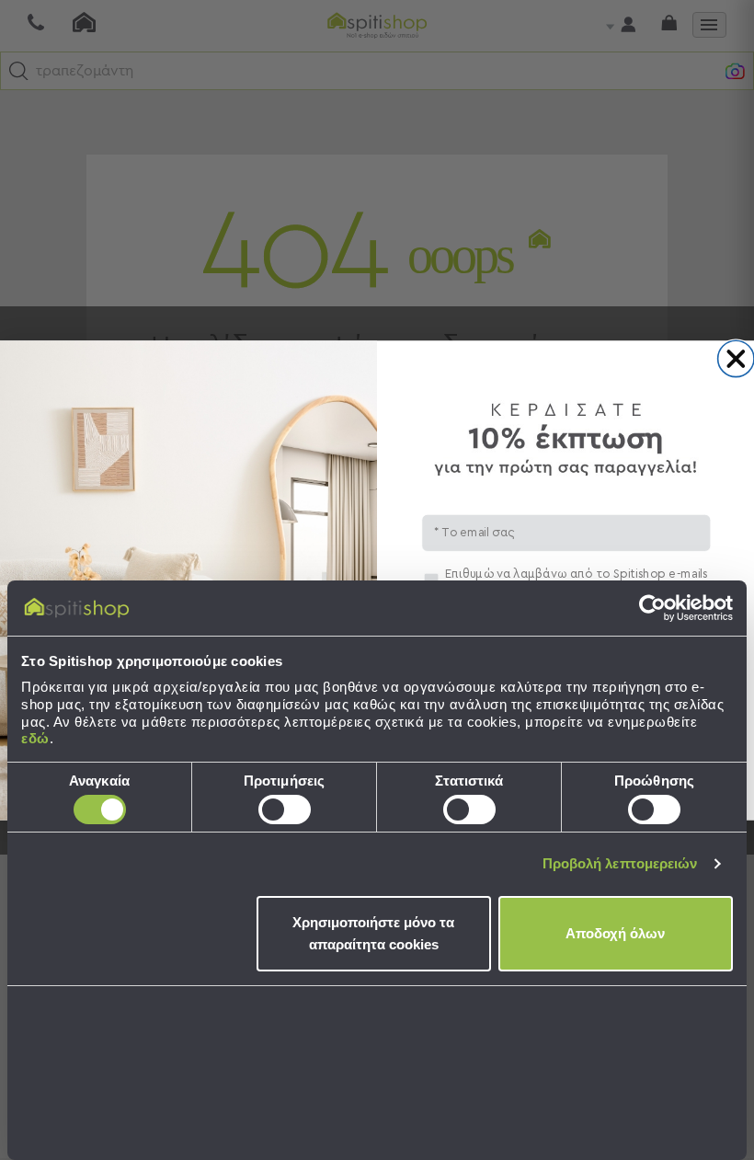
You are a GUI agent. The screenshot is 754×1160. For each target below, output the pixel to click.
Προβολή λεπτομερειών (620, 863)
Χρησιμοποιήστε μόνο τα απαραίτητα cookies (373, 933)
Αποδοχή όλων (615, 933)
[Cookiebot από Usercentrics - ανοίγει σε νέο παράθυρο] (652, 608)
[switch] (284, 809)
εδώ (35, 738)
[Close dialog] (736, 358)
